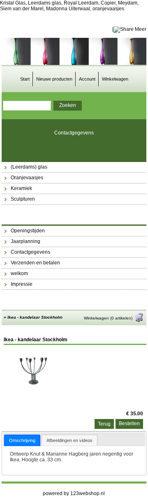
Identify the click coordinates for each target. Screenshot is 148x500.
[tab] (22, 440)
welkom (19, 273)
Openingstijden (28, 231)
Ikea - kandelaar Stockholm (34, 317)
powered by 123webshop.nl (74, 493)
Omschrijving (22, 440)
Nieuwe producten (54, 78)
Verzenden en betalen (35, 263)
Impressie (21, 284)
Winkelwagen (115, 78)
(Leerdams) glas (29, 167)
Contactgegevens (74, 132)
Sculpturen (23, 199)
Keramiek (21, 188)
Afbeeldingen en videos (69, 440)
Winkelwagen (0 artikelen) (108, 318)
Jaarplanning (25, 241)
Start (25, 78)
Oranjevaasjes (27, 178)
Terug (104, 424)
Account (87, 78)
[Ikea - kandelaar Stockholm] (34, 385)
